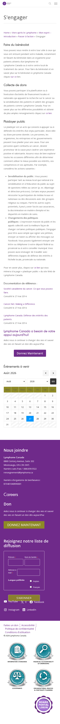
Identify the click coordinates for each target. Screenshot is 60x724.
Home (7, 32)
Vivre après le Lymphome (24, 32)
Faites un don (11, 625)
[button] (55, 3)
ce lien (49, 113)
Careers (11, 494)
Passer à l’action (26, 36)
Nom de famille (31, 557)
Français (36, 587)
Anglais (36, 581)
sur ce (14, 76)
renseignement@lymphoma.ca (18, 472)
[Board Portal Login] (44, 719)
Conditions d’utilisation (17, 632)
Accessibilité (28, 625)
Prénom (12, 557)
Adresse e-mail (12, 572)
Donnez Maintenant (24, 525)
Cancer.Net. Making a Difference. (19, 303)
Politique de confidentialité (19, 628)
